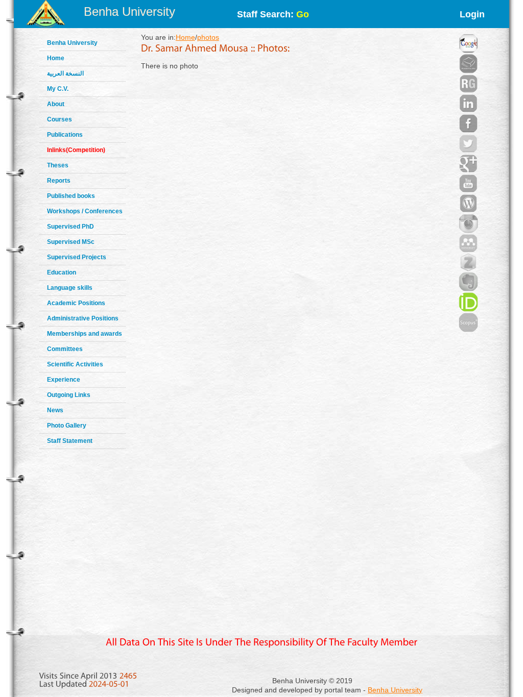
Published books (71, 196)
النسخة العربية (65, 73)
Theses (57, 165)
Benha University (129, 11)
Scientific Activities (75, 364)
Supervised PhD (70, 226)
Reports (58, 180)
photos (208, 37)
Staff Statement (69, 440)
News (55, 410)
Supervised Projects (76, 257)
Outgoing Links (68, 395)
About (55, 104)
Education (61, 272)
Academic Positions (76, 303)
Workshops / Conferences (85, 211)
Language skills (69, 287)
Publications (65, 134)
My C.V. (57, 88)
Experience (63, 379)
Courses (59, 119)
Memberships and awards (84, 333)
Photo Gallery (66, 425)
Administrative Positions (82, 318)
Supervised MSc (70, 241)
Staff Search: (273, 14)
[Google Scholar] (468, 31)
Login (472, 14)
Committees (65, 349)
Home (55, 58)
